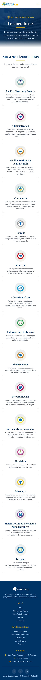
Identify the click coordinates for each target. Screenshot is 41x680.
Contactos (20, 620)
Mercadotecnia (20, 641)
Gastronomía (20, 638)
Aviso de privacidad (10, 676)
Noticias (20, 617)
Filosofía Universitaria (20, 614)
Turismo (20, 644)
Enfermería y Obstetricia (20, 635)
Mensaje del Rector (20, 611)
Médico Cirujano (20, 631)
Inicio (20, 608)
